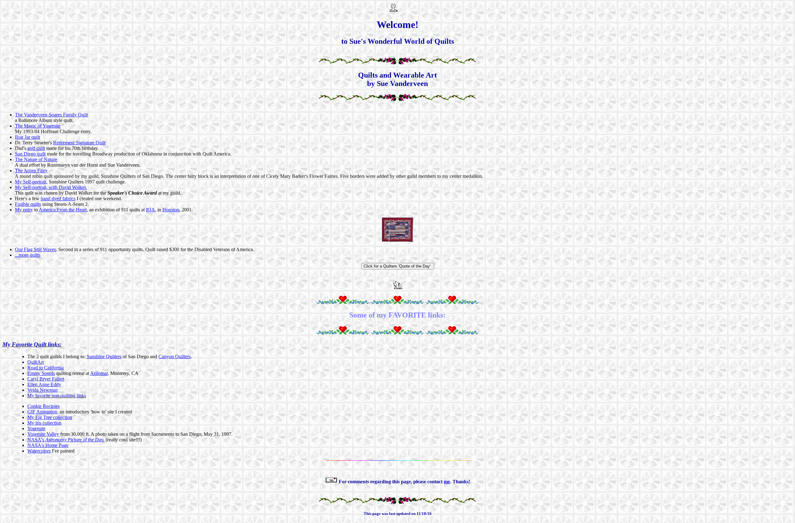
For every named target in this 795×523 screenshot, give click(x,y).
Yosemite (36, 428)
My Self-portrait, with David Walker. (51, 187)
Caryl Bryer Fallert (45, 378)
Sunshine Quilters (104, 356)
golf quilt (36, 148)
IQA (150, 209)
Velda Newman (42, 390)
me (447, 481)
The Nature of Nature (36, 159)
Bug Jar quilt (27, 137)
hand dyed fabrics (58, 198)
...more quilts (27, 255)
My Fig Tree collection (49, 417)
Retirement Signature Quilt (79, 142)
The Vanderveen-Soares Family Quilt (51, 114)
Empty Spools (41, 373)
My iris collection (44, 423)
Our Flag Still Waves (35, 249)
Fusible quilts (28, 204)
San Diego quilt (30, 153)
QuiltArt (35, 362)
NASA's (65, 439)
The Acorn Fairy (31, 170)
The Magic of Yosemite (38, 125)
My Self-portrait (30, 181)
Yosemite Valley (43, 434)
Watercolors (39, 450)
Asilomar (99, 373)
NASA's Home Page (47, 445)
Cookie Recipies (43, 406)
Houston (170, 209)
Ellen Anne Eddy (44, 384)
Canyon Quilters (174, 356)
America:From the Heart (63, 209)
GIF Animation (42, 411)
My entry (24, 209)
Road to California (45, 367)
